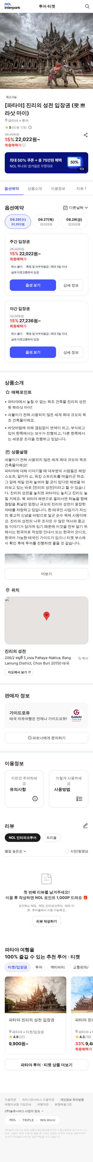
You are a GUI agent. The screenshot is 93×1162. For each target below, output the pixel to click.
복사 (85, 658)
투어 (38, 967)
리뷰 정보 (30, 127)
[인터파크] (10, 6)
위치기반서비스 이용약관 (38, 1099)
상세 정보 (71, 285)
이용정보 (58, 188)
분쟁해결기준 (63, 1104)
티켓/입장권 (17, 967)
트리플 (51, 837)
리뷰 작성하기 (46, 921)
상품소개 (35, 188)
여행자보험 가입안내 (18, 1104)
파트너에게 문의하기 (49, 738)
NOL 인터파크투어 (22, 837)
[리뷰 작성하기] (85, 826)
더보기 (46, 573)
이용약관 (10, 1099)
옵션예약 (12, 188)
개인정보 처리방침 (72, 1099)
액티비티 (58, 967)
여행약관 (43, 1104)
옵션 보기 (33, 285)
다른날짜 (76, 207)
